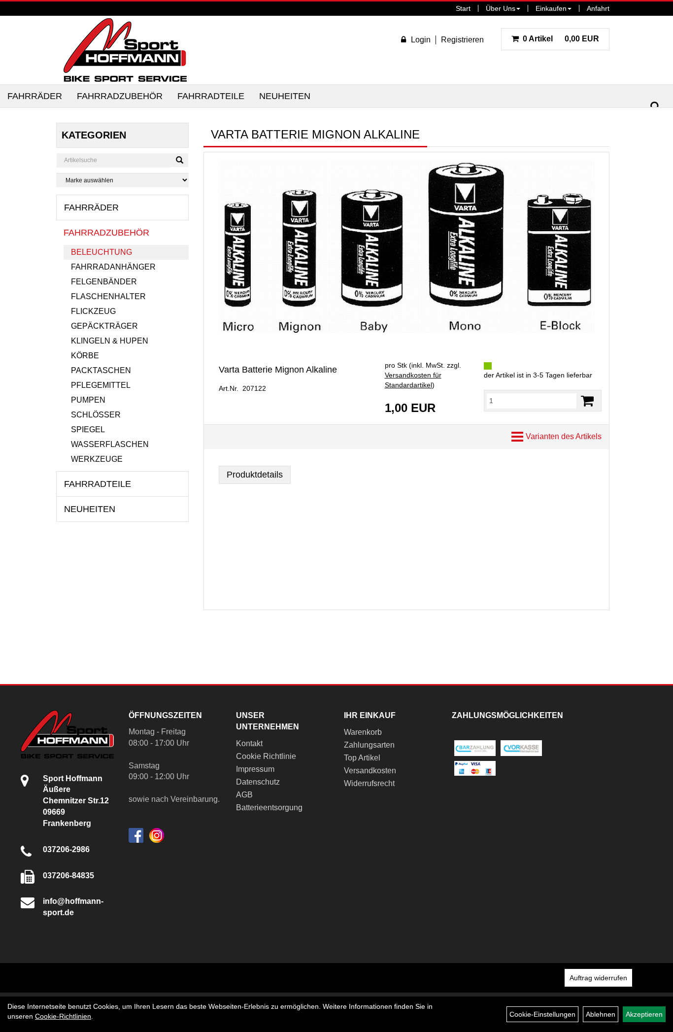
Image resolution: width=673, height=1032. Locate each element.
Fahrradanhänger (113, 267)
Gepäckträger (104, 326)
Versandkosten (370, 770)
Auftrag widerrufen (598, 978)
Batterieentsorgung (269, 807)
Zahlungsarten (369, 745)
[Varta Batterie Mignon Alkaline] (406, 246)
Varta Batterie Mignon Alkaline (278, 370)
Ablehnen (600, 1014)
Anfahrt (598, 8)
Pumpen (88, 400)
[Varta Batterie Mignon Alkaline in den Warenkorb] (587, 401)
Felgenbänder (104, 281)
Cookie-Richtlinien (63, 1016)
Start (463, 8)
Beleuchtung (101, 252)
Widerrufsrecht (369, 783)
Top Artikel (362, 758)
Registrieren (462, 39)
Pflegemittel (101, 385)
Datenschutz (258, 782)
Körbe (85, 355)
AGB (244, 795)
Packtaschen (101, 370)
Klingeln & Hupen (109, 341)
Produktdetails (255, 475)
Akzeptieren (644, 1014)
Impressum (255, 769)
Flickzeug (93, 311)
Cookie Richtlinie (266, 756)
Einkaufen (551, 8)
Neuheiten (284, 96)
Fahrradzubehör (120, 96)
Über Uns (500, 8)
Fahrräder (34, 96)
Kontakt (249, 743)
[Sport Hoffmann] (125, 50)
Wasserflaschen (110, 444)
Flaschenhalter (108, 296)
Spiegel (88, 429)
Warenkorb (363, 732)
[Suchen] (655, 106)
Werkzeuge (97, 459)
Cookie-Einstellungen (542, 1014)
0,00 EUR (561, 38)
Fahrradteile (210, 96)
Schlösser (96, 415)
